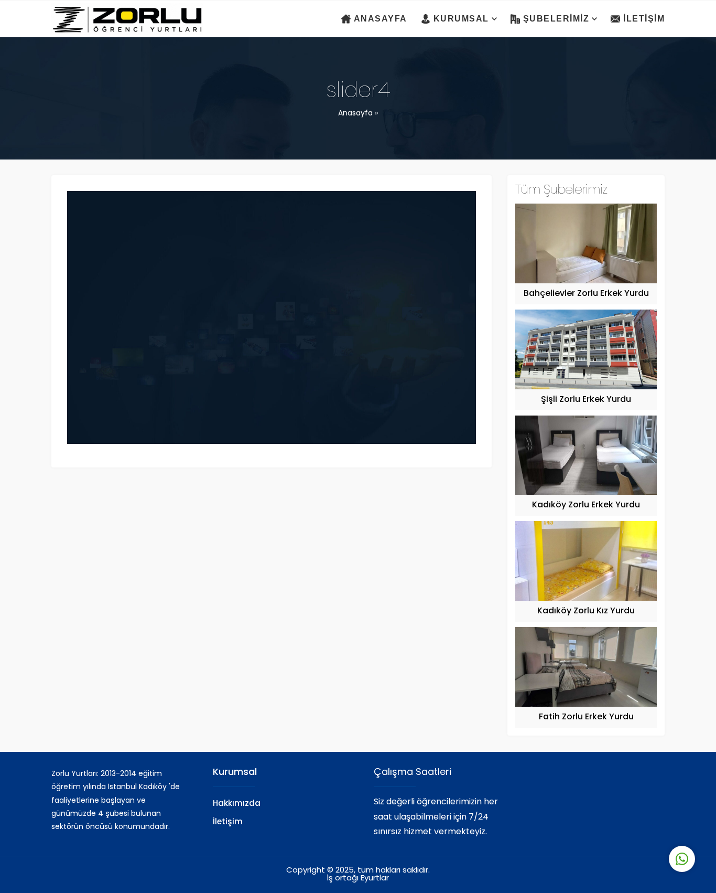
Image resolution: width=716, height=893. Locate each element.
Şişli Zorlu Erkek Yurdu (586, 400)
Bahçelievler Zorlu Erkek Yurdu (586, 294)
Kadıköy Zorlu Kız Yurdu (586, 611)
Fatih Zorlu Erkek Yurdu (586, 717)
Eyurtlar (375, 879)
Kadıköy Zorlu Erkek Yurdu (586, 505)
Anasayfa (355, 114)
